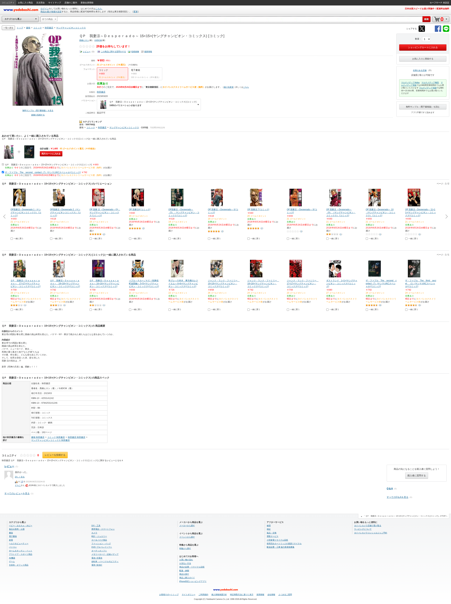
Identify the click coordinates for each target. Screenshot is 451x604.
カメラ (94, 533)
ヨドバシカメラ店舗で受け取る (367, 525)
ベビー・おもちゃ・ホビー (20, 525)
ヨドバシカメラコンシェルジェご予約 (370, 533)
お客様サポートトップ (169, 594)
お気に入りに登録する (422, 59)
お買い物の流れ (186, 560)
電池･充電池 (96, 558)
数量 (417, 39)
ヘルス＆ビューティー (18, 543)
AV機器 (12, 558)
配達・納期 (184, 571)
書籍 (81, 124)
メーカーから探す (187, 525)
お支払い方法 (185, 563)
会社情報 (271, 594)
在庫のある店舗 (420, 70)
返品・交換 (271, 533)
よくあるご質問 (285, 594)
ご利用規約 (203, 594)
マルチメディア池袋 (428, 88)
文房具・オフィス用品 (18, 565)
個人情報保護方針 (219, 594)
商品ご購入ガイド (187, 578)
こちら (98, 8)
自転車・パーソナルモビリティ (105, 561)
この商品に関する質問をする (113, 51)
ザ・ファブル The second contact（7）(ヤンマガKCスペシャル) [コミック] (43, 172)
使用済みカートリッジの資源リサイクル (284, 543)
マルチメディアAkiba (410, 82)
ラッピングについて (363, 529)
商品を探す (184, 574)
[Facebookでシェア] (438, 31)
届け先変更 (228, 87)
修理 (269, 525)
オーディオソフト (99, 551)
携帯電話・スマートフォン (103, 529)
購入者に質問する (416, 475)
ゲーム (12, 561)
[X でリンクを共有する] (422, 31)
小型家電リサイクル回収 (277, 540)
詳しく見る (20, 477)
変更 (136, 11)
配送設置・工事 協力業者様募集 (280, 547)
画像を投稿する (38, 115)
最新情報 (148, 51)
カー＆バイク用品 (99, 540)
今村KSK (98, 40)
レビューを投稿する (55, 455)
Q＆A (390, 488)
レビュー (87, 51)
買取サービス (272, 536)
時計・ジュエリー (99, 536)
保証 (269, 529)
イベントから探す (187, 537)
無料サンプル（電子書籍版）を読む (423, 107)
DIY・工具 (95, 525)
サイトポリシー (188, 594)
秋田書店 (101, 92)
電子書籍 (13, 536)
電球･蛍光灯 (96, 565)
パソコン (13, 547)
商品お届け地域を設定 (51, 11)
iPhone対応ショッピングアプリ (192, 581)
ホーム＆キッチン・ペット (20, 551)
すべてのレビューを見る (17, 493)
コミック (91, 127)
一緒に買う (18, 238)
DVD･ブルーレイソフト (101, 547)
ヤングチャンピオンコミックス (124, 127)
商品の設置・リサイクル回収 (192, 567)
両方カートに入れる (51, 153)
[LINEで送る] (446, 31)
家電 (11, 540)
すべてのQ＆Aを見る (397, 497)
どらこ (18, 485)
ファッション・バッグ (101, 543)
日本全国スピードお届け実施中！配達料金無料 (427, 8)
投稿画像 (135, 51)
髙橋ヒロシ (84, 40)
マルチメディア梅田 (430, 82)
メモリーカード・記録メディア (105, 554)
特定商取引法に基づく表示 (241, 594)
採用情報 (260, 594)
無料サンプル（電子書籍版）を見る (37, 110)
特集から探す (185, 548)
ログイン (45, 8)
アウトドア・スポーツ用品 (20, 554)
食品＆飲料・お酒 (16, 529)
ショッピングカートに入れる (423, 47)
